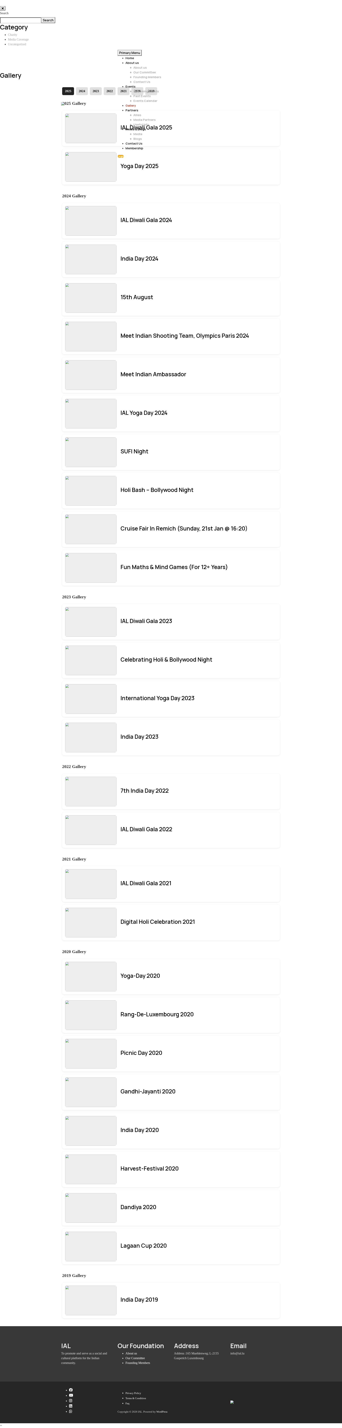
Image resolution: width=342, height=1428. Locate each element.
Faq (127, 1403)
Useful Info (141, 124)
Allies (137, 115)
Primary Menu (129, 53)
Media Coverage (18, 39)
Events (130, 86)
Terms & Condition (135, 1398)
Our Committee (144, 72)
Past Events (142, 96)
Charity (12, 34)
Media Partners (144, 120)
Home (129, 58)
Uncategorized (17, 44)
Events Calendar (145, 101)
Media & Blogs (135, 129)
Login (121, 156)
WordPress (161, 1411)
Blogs (137, 139)
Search (4, 13)
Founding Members (147, 77)
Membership (134, 148)
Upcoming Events (146, 91)
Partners (131, 110)
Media (137, 134)
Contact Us (141, 82)
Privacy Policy (133, 1393)
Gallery (130, 105)
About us (132, 63)
